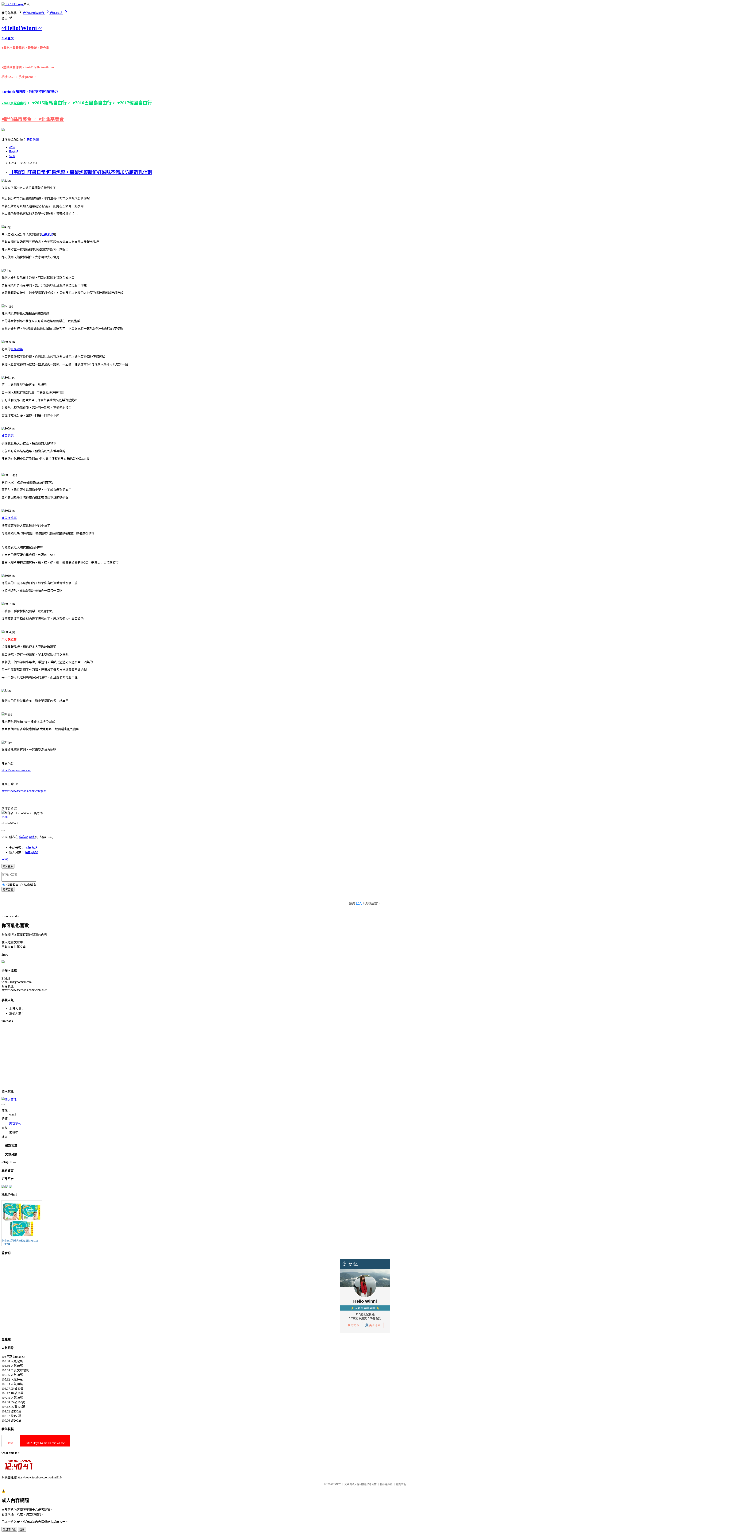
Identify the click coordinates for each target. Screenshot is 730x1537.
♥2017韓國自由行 (134, 102)
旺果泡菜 (47, 234)
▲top (5, 859)
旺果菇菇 (8, 435)
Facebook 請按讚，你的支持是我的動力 (30, 92)
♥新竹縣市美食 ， (20, 119)
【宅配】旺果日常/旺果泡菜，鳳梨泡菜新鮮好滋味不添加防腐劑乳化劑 (80, 172)
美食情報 (33, 139)
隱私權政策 (386, 1484)
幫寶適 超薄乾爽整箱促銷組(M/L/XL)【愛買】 (20, 1242)
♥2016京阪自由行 (14, 103)
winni (5, 816)
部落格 (13, 151)
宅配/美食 (31, 852)
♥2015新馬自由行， (52, 102)
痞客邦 (23, 837)
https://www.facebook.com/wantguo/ (24, 790)
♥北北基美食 (51, 119)
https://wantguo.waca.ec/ (16, 770)
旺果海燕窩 (9, 518)
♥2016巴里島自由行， (94, 102)
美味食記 (31, 847)
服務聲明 (401, 1484)
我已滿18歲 (9, 1529)
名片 (12, 156)
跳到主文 (8, 38)
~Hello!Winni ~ (22, 28)
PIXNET (336, 1484)
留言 (32, 837)
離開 (21, 1529)
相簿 (12, 147)
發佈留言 (8, 889)
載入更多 (8, 866)
